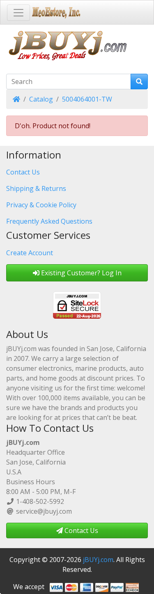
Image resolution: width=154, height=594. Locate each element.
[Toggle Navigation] (18, 13)
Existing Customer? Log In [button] (80, 272)
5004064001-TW (87, 99)
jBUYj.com (98, 559)
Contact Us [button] (80, 530)
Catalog (41, 99)
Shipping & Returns (36, 188)
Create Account (29, 252)
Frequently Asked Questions (49, 221)
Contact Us (23, 172)
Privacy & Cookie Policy (41, 204)
